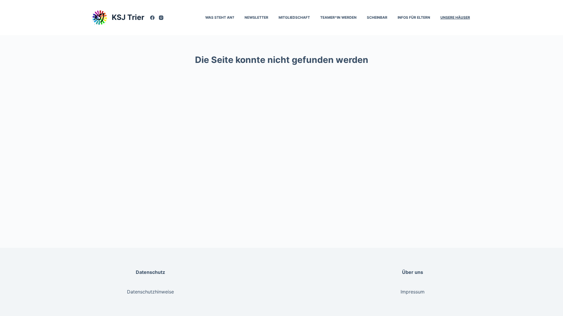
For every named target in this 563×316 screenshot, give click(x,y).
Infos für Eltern (414, 17)
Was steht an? (219, 17)
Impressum (413, 292)
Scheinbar (377, 17)
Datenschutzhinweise (150, 292)
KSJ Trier (128, 17)
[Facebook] (152, 18)
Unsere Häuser (455, 17)
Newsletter (256, 17)
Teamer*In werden (338, 17)
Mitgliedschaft (294, 17)
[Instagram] (161, 18)
